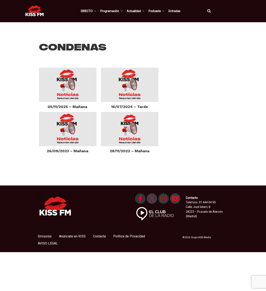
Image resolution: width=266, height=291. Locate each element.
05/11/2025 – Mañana (67, 106)
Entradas (174, 11)
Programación (109, 11)
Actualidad (134, 11)
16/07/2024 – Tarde (129, 106)
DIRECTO (87, 11)
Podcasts (155, 11)
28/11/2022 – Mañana (129, 151)
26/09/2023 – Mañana (67, 151)
